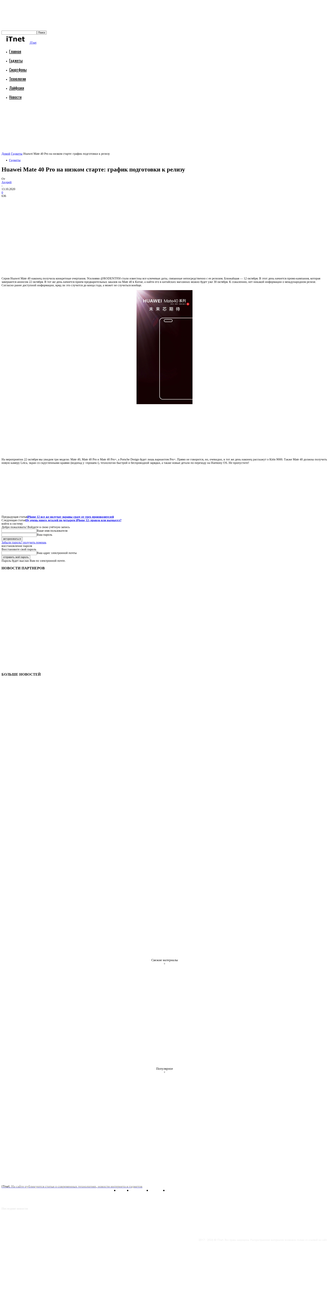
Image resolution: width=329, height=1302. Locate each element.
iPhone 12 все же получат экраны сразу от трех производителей (70, 516)
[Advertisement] (71, 113)
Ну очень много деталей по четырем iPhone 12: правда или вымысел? (73, 520)
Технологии (17, 79)
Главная (15, 51)
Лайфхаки (16, 88)
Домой (6, 153)
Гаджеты (16, 60)
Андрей (7, 182)
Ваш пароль (44, 534)
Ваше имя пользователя (52, 530)
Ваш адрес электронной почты (57, 553)
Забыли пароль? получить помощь (24, 542)
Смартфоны (18, 69)
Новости (15, 97)
